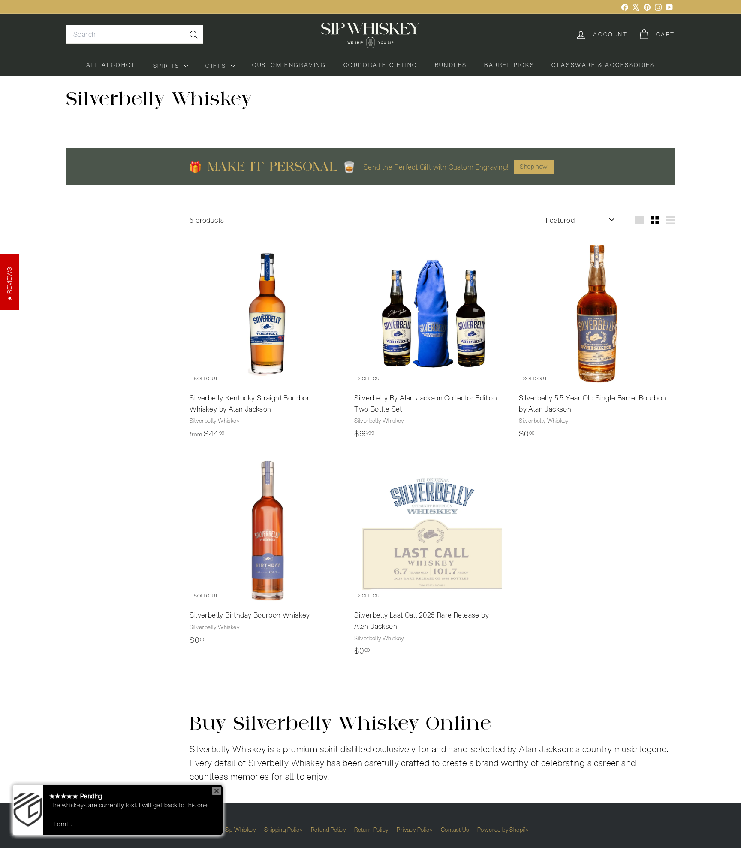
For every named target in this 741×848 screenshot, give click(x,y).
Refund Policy (328, 829)
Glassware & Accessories (603, 65)
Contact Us (455, 829)
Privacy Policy (414, 829)
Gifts (217, 66)
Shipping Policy (283, 829)
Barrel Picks (509, 65)
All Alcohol (111, 65)
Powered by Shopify (502, 829)
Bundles (451, 65)
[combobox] (134, 34)
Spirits (167, 66)
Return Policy (371, 829)
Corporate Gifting (380, 65)
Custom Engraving (289, 65)
